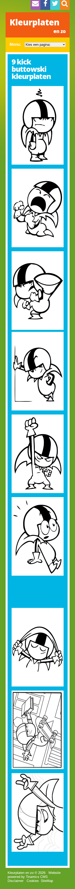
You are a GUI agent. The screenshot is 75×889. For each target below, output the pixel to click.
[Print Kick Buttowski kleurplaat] (38, 125)
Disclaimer (16, 881)
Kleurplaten (38, 25)
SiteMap (47, 881)
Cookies (33, 881)
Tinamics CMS (37, 877)
